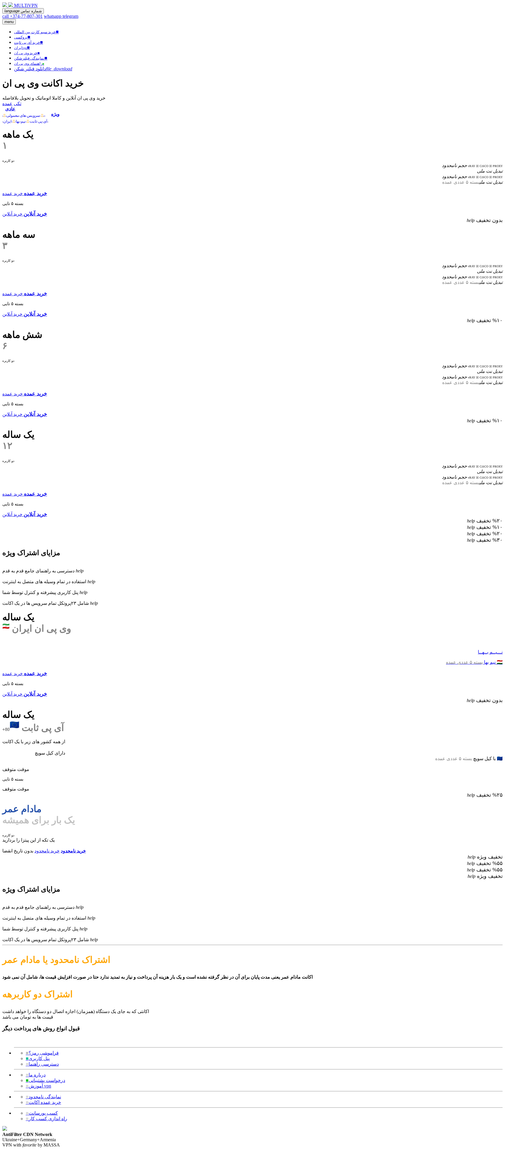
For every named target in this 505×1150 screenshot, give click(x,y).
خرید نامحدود (47, 850)
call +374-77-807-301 (22, 16)
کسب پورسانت (42, 1113)
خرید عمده (12, 193)
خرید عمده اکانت (43, 1102)
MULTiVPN (26, 5)
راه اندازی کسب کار (46, 1118)
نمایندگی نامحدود (43, 1096)
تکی (17, 103)
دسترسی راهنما (42, 1064)
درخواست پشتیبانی (45, 1080)
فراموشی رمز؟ (42, 1052)
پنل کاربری (38, 1058)
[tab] (25, 111)
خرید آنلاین (12, 213)
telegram (70, 16)
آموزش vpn (38, 1085)
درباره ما (36, 1074)
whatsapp (53, 16)
